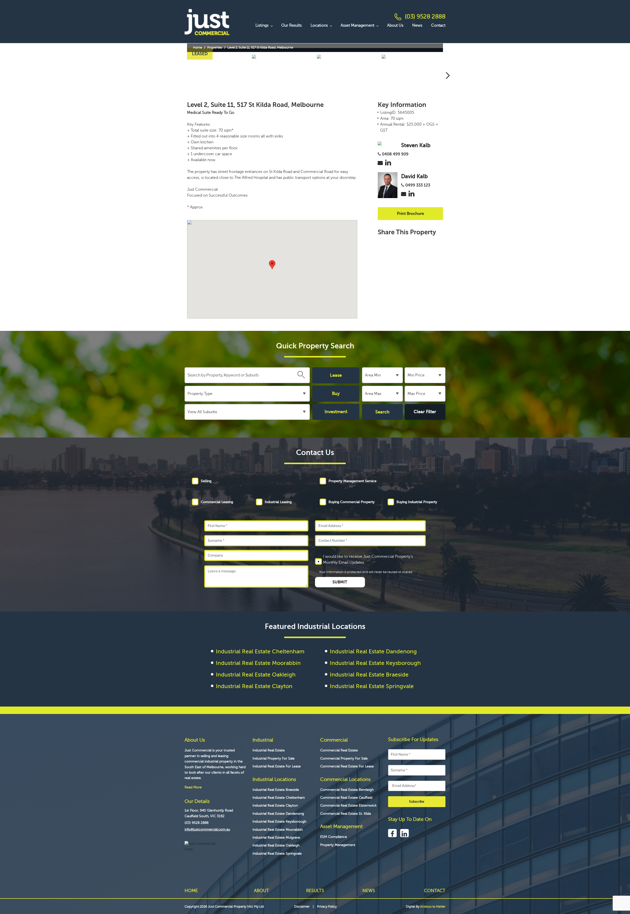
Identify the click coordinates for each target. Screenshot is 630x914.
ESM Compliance (333, 837)
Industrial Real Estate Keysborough (375, 663)
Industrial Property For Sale (273, 758)
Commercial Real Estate (339, 750)
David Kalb (414, 176)
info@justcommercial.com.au (207, 829)
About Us (395, 25)
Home (197, 47)
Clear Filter (425, 411)
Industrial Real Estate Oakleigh (256, 674)
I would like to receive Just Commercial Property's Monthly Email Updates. (368, 559)
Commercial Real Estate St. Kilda (345, 813)
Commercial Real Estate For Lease (347, 766)
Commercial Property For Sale (344, 758)
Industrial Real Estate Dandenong (373, 651)
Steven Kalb (415, 145)
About (261, 890)
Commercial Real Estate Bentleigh (347, 790)
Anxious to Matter (432, 906)
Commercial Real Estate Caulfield (346, 797)
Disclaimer (302, 906)
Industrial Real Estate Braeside (369, 674)
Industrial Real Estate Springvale (372, 686)
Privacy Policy (327, 906)
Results (315, 890)
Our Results (291, 25)
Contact (438, 25)
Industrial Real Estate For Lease (276, 766)
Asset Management (357, 25)
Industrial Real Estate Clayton (254, 686)
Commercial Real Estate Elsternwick (348, 805)
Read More (193, 787)
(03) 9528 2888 (425, 16)
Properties (214, 47)
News (417, 25)
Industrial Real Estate (268, 750)
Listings (261, 25)
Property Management (337, 845)
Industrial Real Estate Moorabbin (258, 663)
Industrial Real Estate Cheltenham (260, 651)
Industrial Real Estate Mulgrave (276, 837)
